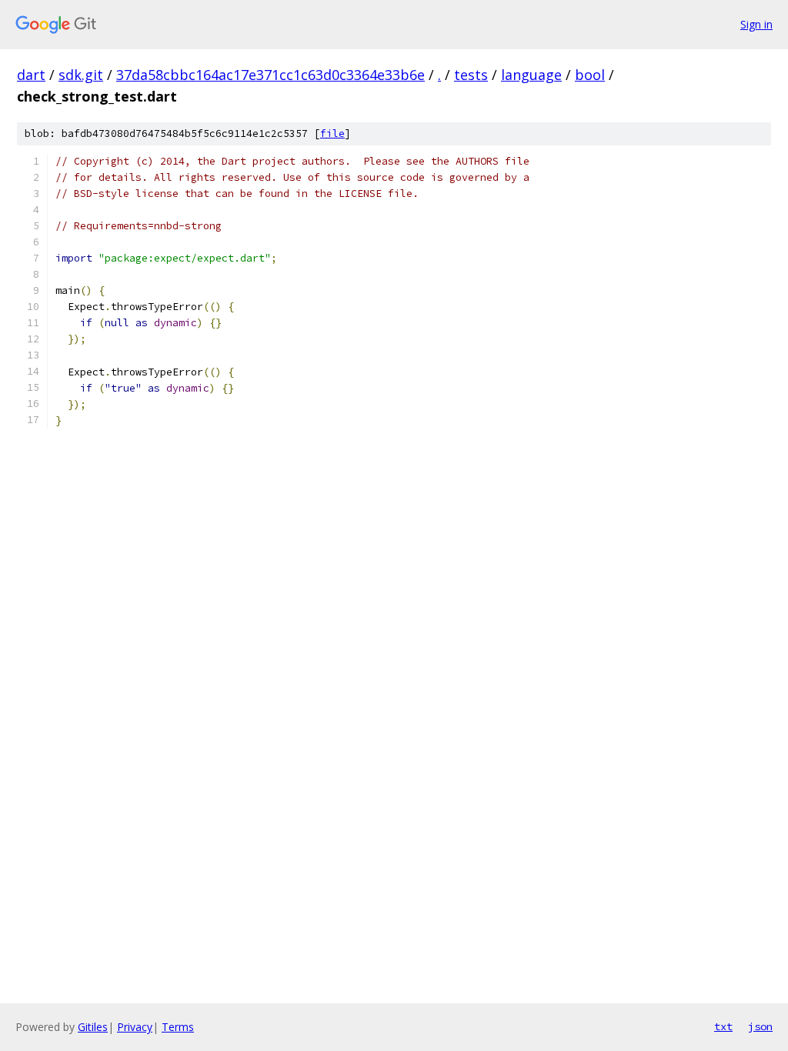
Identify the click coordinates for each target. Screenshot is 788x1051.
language (531, 74)
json (760, 1026)
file (332, 133)
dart (31, 74)
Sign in (756, 24)
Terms (178, 1026)
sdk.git (80, 74)
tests (471, 74)
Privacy (134, 1026)
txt (723, 1026)
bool (590, 74)
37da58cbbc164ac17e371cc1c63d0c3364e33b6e (270, 74)
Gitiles (93, 1026)
